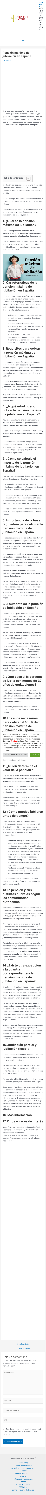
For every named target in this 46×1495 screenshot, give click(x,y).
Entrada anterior (23, 1344)
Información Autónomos (23, 1479)
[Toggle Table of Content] (27, 179)
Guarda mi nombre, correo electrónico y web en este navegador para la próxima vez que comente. (22, 1431)
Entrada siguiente (23, 1348)
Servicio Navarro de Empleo (23, 1490)
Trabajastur (41, 4)
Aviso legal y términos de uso (23, 1468)
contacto (23, 1471)
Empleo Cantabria (23, 1484)
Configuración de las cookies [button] (16, 755)
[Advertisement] (23, 86)
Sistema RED (23, 1476)
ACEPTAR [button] (35, 755)
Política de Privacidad (23, 1465)
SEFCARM (23, 1487)
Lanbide (23, 1482)
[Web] (23, 1420)
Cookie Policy (23, 1462)
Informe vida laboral (23, 1474)
